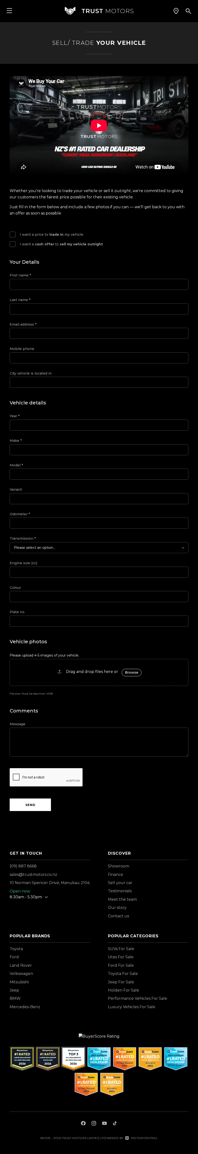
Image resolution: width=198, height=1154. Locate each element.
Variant (16, 489)
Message (17, 724)
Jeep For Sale (121, 982)
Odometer (20, 514)
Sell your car (120, 882)
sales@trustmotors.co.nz (33, 874)
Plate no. (17, 612)
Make (16, 440)
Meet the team (122, 899)
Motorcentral (144, 1138)
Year (15, 416)
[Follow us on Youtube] (104, 1124)
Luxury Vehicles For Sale (131, 1007)
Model (16, 465)
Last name (20, 300)
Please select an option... (34, 547)
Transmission (23, 538)
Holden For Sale (123, 990)
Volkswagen (21, 973)
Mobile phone (22, 349)
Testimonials (120, 891)
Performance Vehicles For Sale (137, 998)
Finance (115, 874)
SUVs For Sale (121, 948)
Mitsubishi (19, 982)
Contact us (118, 916)
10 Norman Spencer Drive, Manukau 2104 (50, 882)
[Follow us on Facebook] (83, 1124)
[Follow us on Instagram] (94, 1124)
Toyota (16, 948)
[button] (176, 10)
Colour (15, 587)
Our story (117, 907)
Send (30, 805)
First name (20, 275)
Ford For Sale (121, 965)
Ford (14, 957)
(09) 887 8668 (23, 866)
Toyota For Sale (123, 973)
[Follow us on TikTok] (115, 1124)
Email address (23, 324)
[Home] (99, 10)
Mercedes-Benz (25, 1007)
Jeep (14, 990)
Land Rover (21, 965)
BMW (15, 998)
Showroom (118, 866)
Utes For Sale (121, 957)
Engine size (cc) (23, 563)
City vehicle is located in (31, 373)
